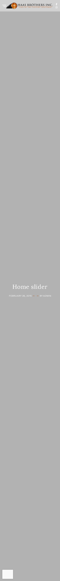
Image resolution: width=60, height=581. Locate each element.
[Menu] (4, 6)
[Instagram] (56, 7)
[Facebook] (56, 4)
